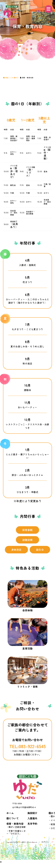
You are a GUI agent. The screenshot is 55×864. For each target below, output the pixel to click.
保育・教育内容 (15, 823)
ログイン (45, 842)
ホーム (10, 813)
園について (12, 818)
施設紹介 (32, 813)
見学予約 (32, 823)
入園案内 (32, 818)
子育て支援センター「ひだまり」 (16, 832)
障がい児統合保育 (17, 826)
